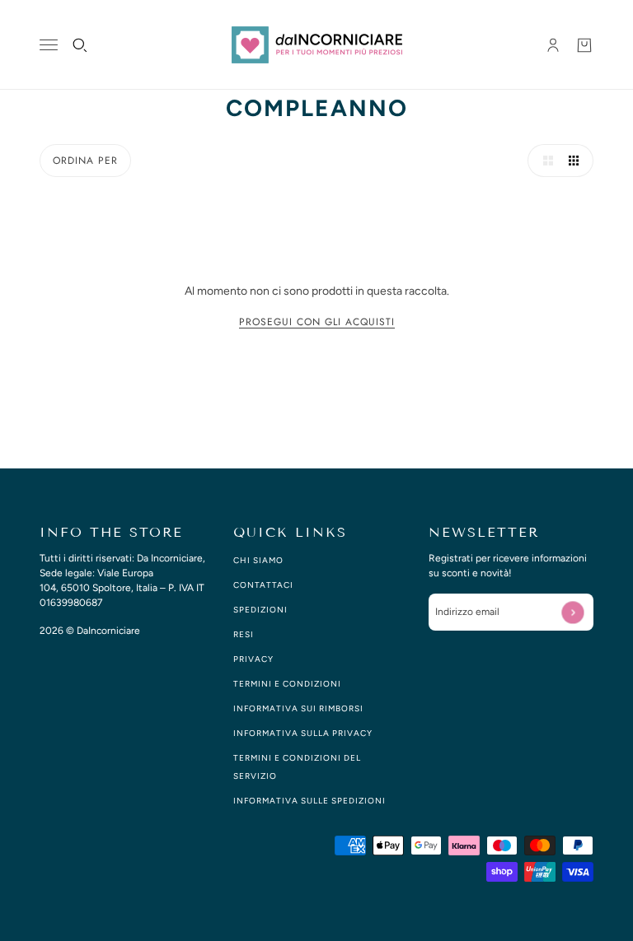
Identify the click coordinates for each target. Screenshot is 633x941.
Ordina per (85, 160)
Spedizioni (260, 609)
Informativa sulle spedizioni (309, 800)
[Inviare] (572, 612)
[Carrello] (584, 45)
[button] (544, 160)
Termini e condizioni (287, 683)
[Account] (553, 45)
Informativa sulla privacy (303, 733)
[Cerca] (80, 45)
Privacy (253, 659)
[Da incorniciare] (317, 44)
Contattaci (263, 585)
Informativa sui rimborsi (298, 708)
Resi (243, 634)
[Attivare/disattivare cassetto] (49, 45)
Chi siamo (258, 560)
